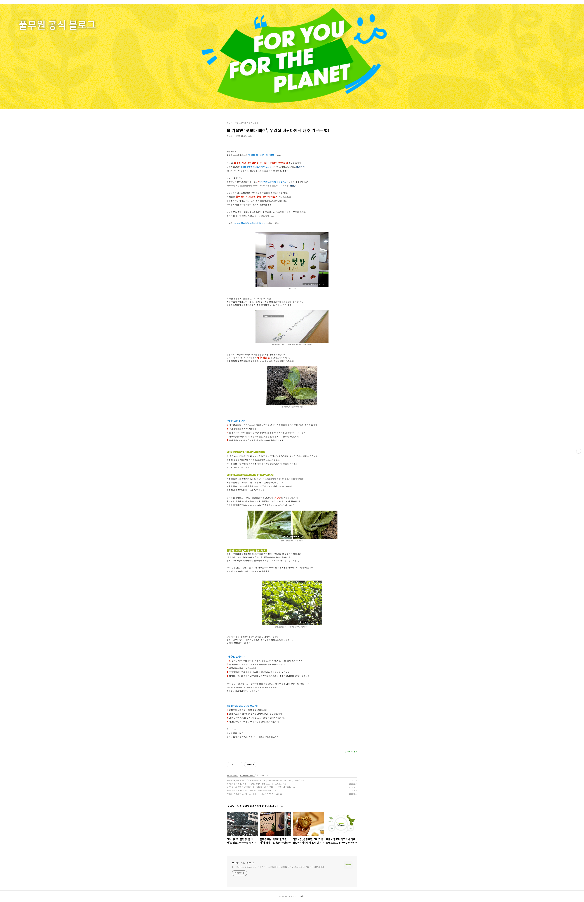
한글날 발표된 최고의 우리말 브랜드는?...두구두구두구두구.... (250, 790)
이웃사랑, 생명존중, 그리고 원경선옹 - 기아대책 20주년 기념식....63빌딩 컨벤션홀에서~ (259, 787)
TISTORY (292, 896)
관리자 (302, 896)
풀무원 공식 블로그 (243, 863)
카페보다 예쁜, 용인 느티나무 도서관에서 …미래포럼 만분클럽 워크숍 (253, 793)
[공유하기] (236, 764)
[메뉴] (8, 6)
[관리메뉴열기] (578, 451)
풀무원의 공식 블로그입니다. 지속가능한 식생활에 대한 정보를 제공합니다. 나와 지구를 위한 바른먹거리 (278, 866)
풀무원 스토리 (232, 775)
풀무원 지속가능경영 (247, 775)
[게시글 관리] (240, 764)
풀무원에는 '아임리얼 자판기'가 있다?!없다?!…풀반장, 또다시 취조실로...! (254, 783)
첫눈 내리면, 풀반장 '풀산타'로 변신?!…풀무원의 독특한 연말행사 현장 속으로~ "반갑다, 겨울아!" (263, 780)
